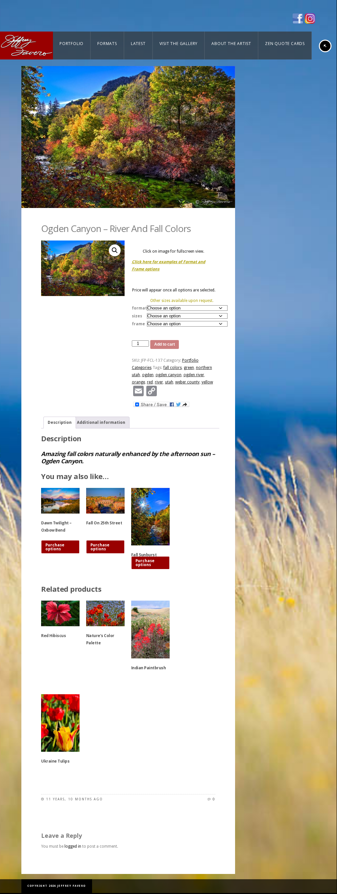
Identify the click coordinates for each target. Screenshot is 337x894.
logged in (72, 846)
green (189, 367)
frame (138, 324)
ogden (148, 375)
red (150, 382)
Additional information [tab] (101, 422)
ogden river (193, 375)
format (139, 308)
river (159, 382)
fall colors (172, 367)
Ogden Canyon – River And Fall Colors (116, 228)
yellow (207, 382)
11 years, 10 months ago (74, 799)
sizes (137, 316)
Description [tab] (60, 422)
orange (138, 382)
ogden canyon (168, 375)
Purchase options (54, 547)
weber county (187, 382)
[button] (115, 250)
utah (169, 382)
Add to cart (164, 344)
